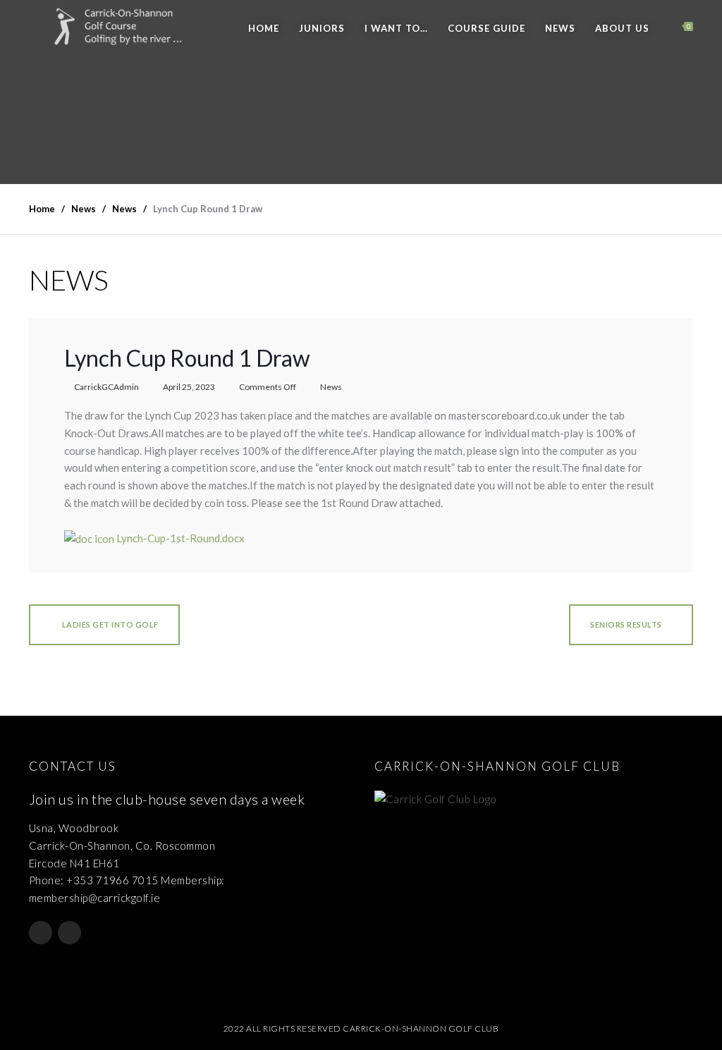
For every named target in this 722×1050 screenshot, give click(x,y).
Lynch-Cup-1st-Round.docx (179, 538)
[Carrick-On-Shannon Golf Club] (128, 26)
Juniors (322, 28)
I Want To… (396, 28)
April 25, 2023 (189, 386)
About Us (622, 28)
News (560, 28)
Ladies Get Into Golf (109, 624)
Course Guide (486, 28)
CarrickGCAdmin (106, 386)
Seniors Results (626, 624)
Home (263, 28)
